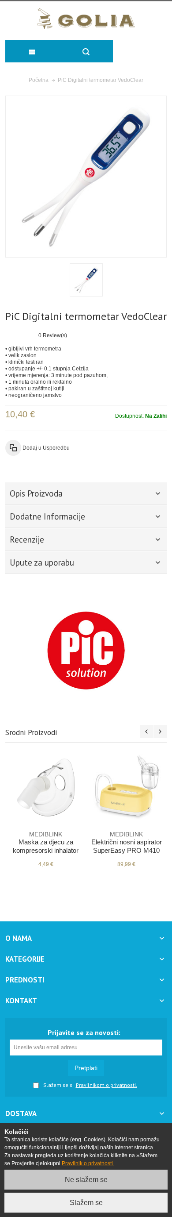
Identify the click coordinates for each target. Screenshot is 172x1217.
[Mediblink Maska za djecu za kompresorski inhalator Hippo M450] (46, 787)
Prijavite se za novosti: (84, 1032)
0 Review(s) (52, 335)
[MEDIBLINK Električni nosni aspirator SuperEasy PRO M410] (126, 787)
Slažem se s (57, 1085)
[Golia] (86, 18)
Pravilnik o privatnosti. (88, 1163)
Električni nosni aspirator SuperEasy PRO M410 (126, 842)
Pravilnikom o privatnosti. (106, 1085)
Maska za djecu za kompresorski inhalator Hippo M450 (46, 846)
